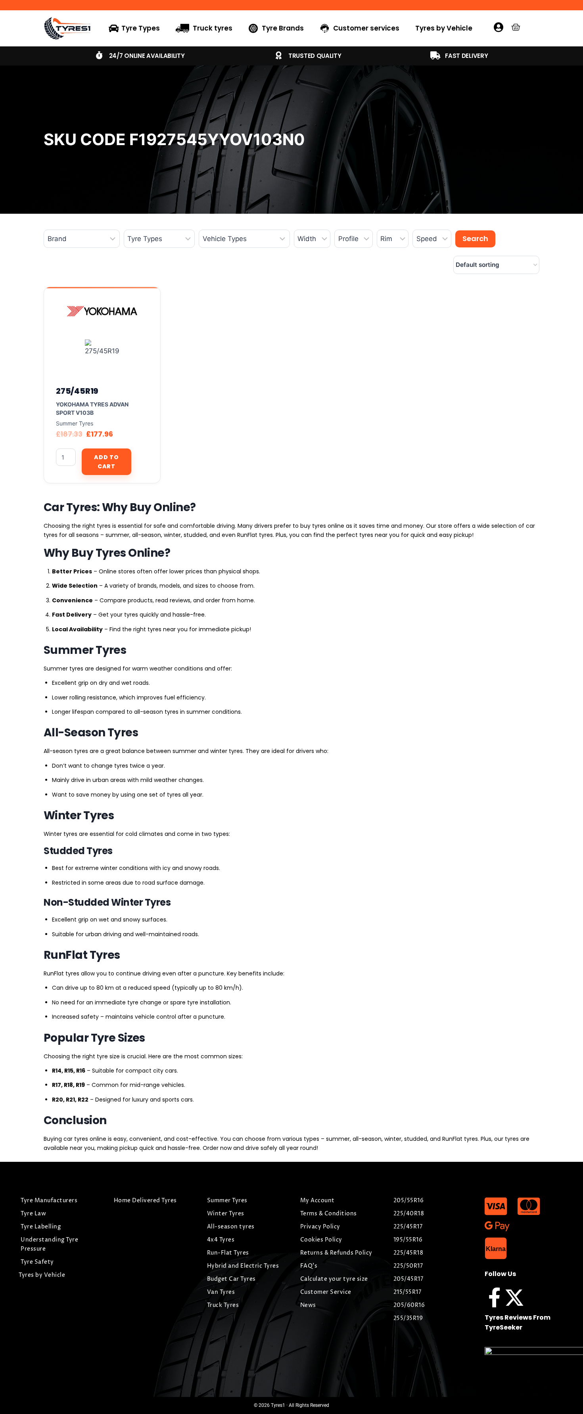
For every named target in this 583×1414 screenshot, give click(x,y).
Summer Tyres (74, 423)
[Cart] (515, 27)
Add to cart (106, 461)
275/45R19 (77, 391)
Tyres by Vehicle (443, 28)
